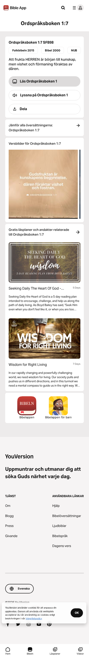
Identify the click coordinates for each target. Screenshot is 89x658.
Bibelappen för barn (58, 417)
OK (77, 612)
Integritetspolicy (34, 618)
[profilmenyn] (77, 7)
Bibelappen (26, 417)
